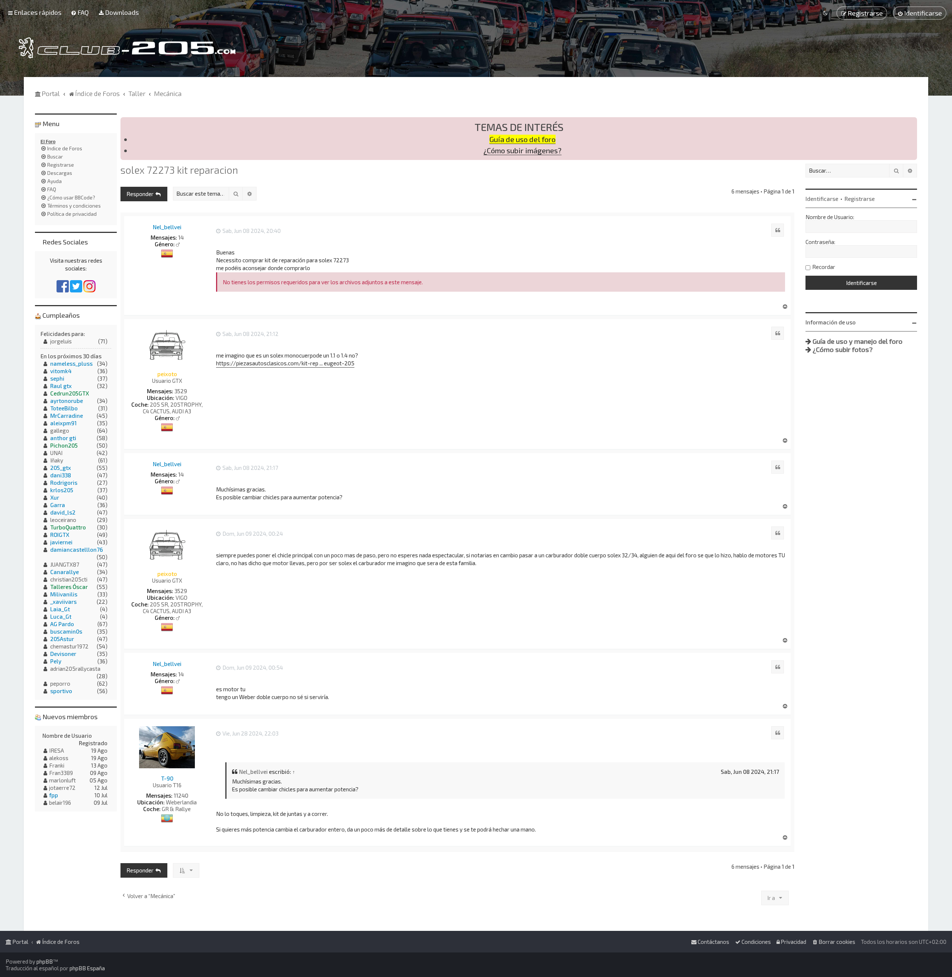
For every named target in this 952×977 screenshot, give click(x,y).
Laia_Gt (60, 609)
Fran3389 (61, 772)
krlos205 (61, 490)
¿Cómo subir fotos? (843, 349)
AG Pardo (62, 624)
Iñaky (56, 460)
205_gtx (60, 467)
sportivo (61, 691)
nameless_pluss (71, 363)
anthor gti (63, 438)
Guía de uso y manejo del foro (858, 341)
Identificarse (821, 198)
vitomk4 (60, 371)
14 (181, 237)
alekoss (58, 758)
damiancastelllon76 (76, 549)
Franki (56, 765)
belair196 (60, 802)
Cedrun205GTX (69, 393)
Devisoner (63, 653)
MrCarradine (66, 415)
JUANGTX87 (64, 564)
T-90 (167, 778)
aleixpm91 (63, 423)
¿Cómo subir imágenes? (522, 150)
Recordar (823, 266)
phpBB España (87, 968)
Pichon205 (64, 445)
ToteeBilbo (64, 408)
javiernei (61, 542)
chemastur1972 (69, 646)
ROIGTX (59, 534)
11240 (181, 795)
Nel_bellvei (167, 227)
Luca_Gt (60, 616)
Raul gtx (61, 385)
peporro (60, 683)
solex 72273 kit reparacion (179, 170)
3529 (180, 391)
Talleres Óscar (69, 586)
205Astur (62, 638)
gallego (59, 430)
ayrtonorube (66, 400)
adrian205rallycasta (75, 668)
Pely (55, 661)
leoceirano (63, 519)
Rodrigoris (63, 482)
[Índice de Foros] (127, 47)
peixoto (167, 374)
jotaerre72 (62, 787)
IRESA (56, 750)
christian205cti (68, 579)
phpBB (44, 961)
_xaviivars (63, 601)
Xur (54, 497)
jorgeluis (61, 341)
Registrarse (860, 198)
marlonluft (62, 780)
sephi (57, 378)
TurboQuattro (68, 527)
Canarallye (64, 571)
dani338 (60, 475)
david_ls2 (62, 512)
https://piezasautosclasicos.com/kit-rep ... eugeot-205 (285, 363)
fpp (53, 795)
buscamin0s (66, 631)
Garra (57, 505)
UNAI (56, 452)
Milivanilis (63, 594)
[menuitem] (80, 12)
